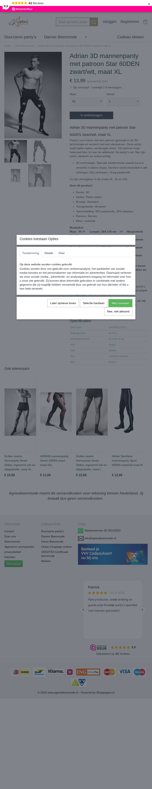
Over (62, 253)
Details (49, 253)
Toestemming (30, 253)
